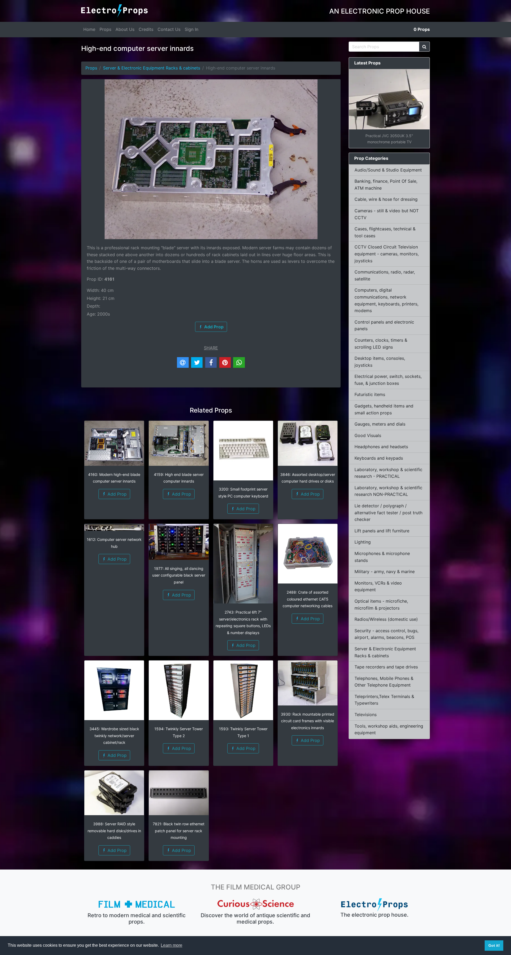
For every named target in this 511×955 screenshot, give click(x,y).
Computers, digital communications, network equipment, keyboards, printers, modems (386, 300)
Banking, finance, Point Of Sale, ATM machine (386, 184)
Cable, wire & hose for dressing (386, 199)
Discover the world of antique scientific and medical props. (255, 918)
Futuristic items (370, 394)
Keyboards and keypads (379, 458)
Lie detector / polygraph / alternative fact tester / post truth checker (388, 512)
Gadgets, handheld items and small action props (384, 409)
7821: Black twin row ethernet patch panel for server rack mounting (178, 831)
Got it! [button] (494, 945)
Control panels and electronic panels (384, 325)
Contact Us (169, 29)
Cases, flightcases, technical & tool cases (385, 232)
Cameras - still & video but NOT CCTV (387, 214)
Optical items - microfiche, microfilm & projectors (381, 604)
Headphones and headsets (381, 446)
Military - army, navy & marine (385, 571)
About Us (125, 29)
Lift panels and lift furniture (382, 530)
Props (105, 29)
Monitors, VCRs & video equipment (378, 586)
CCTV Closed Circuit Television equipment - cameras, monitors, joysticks (387, 253)
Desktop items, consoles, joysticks (380, 362)
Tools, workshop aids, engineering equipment (389, 729)
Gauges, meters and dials (380, 424)
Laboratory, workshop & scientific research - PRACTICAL (388, 473)
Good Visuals (368, 435)
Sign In (191, 29)
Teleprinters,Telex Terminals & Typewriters (384, 700)
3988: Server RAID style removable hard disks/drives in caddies (114, 831)
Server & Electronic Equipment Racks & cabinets (151, 68)
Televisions (366, 714)
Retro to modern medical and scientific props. (137, 918)
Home (89, 29)
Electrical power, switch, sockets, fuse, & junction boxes (388, 380)
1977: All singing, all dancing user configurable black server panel (178, 575)
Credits (146, 29)
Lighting (363, 542)
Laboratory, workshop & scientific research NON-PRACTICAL (388, 491)
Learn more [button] (171, 945)
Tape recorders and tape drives (386, 667)
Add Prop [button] (116, 494)
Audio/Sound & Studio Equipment (388, 170)
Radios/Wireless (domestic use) (386, 619)
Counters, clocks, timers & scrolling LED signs (381, 343)
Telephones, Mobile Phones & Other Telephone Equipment (384, 682)
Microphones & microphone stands (382, 557)
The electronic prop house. (374, 915)
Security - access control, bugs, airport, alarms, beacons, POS (386, 634)
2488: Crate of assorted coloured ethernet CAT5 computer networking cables (307, 599)
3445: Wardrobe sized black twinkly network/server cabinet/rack (114, 736)
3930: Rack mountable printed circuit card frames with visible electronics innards (307, 721)
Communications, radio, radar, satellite (385, 275)
